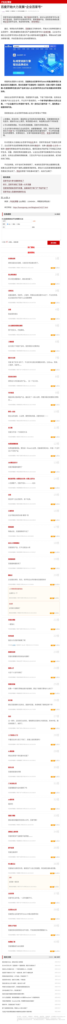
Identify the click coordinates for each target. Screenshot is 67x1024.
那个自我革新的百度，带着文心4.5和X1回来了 (14, 1008)
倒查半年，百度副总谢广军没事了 (11, 1004)
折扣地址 (35, 22)
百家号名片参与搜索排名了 (13, 181)
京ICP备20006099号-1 (39, 1019)
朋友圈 (49, 146)
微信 (36, 146)
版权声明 (42, 1016)
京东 (43, 133)
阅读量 (7, 11)
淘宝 (48, 133)
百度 (27, 29)
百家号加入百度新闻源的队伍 (14, 192)
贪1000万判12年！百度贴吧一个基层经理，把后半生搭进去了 (19, 965)
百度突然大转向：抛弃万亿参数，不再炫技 (13, 979)
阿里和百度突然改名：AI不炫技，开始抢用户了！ (15, 976)
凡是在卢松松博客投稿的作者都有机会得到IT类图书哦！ (17, 1011)
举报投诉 (30, 1016)
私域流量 (47, 32)
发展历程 (48, 1016)
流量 (42, 35)
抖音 (10, 131)
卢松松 (28, 17)
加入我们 (19, 1016)
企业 (6, 22)
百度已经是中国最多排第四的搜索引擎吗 (13, 994)
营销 (38, 19)
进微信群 (15, 242)
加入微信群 (57, 214)
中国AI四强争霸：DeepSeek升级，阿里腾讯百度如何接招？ (18, 1001)
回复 (53, 268)
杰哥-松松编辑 (21, 11)
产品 (6, 19)
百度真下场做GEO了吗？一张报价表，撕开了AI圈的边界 (17, 972)
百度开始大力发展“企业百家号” (21, 7)
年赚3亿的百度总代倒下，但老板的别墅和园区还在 (16, 987)
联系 (4, 224)
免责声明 (36, 1016)
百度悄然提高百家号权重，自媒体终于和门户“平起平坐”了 (25, 188)
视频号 (8, 149)
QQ (4, 227)
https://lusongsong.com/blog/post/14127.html (30, 207)
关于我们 (25, 1016)
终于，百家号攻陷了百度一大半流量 (17, 184)
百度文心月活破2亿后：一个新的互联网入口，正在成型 (17, 969)
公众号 (55, 146)
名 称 (4, 221)
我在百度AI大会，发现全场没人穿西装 (12, 962)
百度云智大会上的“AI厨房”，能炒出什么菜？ (14, 983)
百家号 (58, 957)
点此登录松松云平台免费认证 (13, 219)
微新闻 (13, 11)
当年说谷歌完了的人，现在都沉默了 (12, 990)
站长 (32, 142)
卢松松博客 (6, 2)
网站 (18, 171)
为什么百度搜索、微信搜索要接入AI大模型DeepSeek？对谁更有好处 (21, 997)
